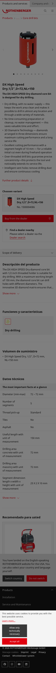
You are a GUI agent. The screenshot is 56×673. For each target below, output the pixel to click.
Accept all (14, 641)
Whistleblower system (23, 655)
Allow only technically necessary (14, 630)
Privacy (42, 652)
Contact (6, 655)
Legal (33, 652)
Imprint (25, 652)
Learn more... (8, 620)
